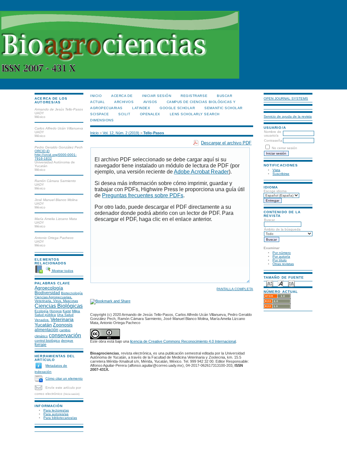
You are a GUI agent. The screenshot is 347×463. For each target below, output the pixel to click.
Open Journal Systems (286, 98)
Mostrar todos (62, 271)
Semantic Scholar (223, 108)
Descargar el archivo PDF (226, 142)
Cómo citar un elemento (64, 378)
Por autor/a (281, 256)
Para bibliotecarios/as (60, 418)
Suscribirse (280, 174)
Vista (276, 170)
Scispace (99, 114)
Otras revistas (283, 264)
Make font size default (280, 283)
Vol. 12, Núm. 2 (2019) (121, 133)
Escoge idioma (275, 191)
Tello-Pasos (153, 133)
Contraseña (273, 140)
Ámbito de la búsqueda (282, 229)
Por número (281, 253)
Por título (279, 260)
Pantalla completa (235, 289)
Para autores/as (55, 414)
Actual (97, 102)
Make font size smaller (269, 283)
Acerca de (121, 96)
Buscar (269, 220)
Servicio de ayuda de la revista (288, 116)
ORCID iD (42, 151)
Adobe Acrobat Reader (201, 172)
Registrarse (194, 96)
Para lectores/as (56, 410)
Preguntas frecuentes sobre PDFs (142, 195)
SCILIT (124, 114)
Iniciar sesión (156, 96)
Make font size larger (291, 283)
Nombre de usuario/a (272, 133)
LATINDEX (141, 108)
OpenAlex (150, 114)
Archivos (124, 102)
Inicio (96, 96)
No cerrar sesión (284, 148)
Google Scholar (177, 108)
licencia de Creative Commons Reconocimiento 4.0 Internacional (183, 341)
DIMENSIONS (102, 120)
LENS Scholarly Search (195, 114)
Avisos (150, 102)
